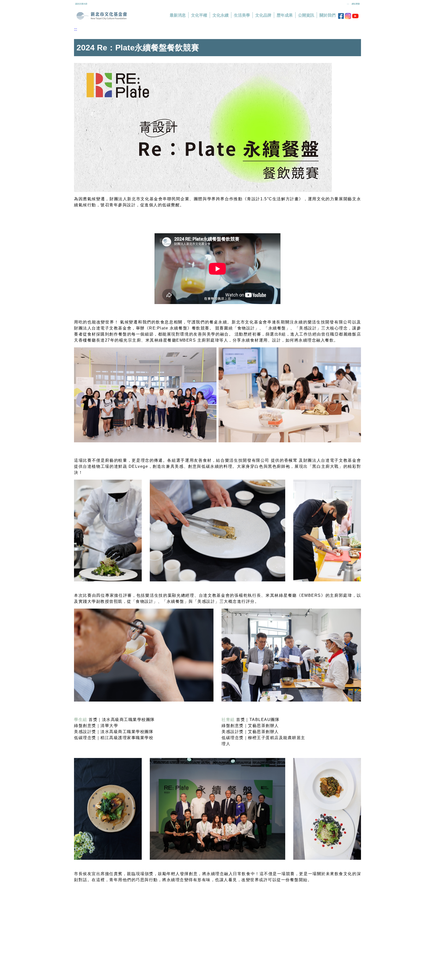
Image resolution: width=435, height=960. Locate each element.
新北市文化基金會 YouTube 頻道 (355, 16)
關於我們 (327, 15)
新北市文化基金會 (102, 16)
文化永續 (220, 15)
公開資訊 (306, 15)
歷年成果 (285, 15)
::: (348, 4)
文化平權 (199, 15)
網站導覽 (356, 4)
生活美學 (242, 15)
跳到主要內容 (81, 4)
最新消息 (178, 15)
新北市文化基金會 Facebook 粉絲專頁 (341, 16)
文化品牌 (263, 15)
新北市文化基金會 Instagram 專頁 (348, 16)
